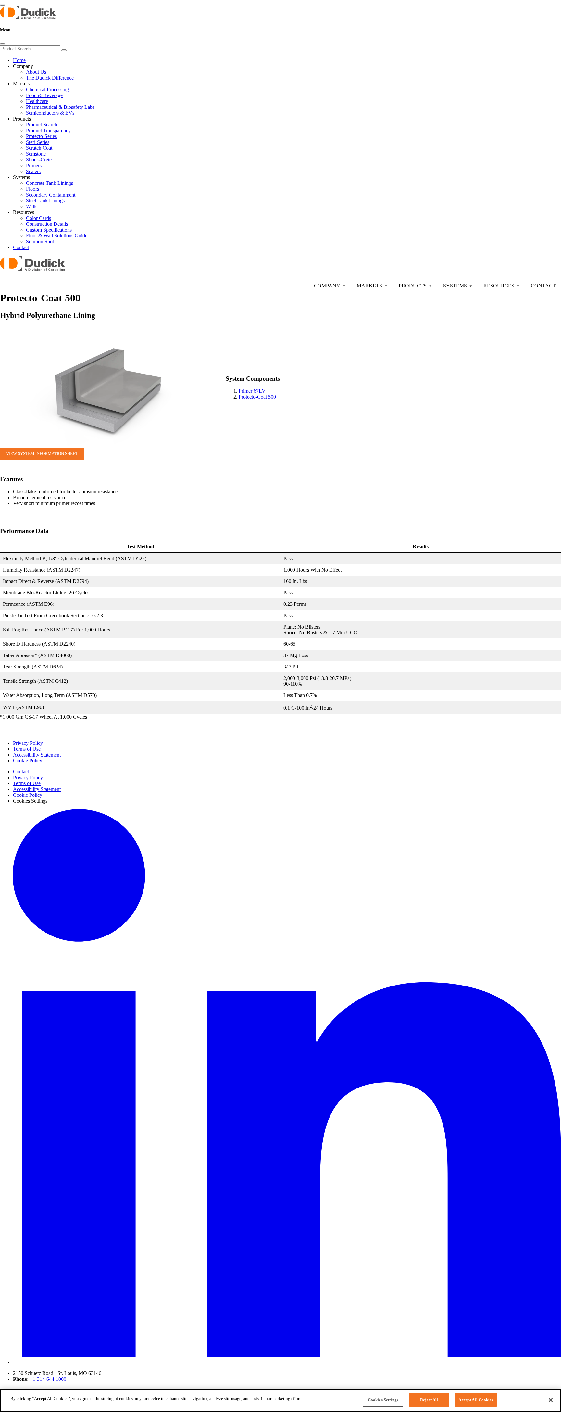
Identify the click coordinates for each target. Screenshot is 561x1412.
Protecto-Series (41, 136)
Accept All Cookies (475, 1399)
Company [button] (23, 66)
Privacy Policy (28, 743)
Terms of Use (27, 749)
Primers (34, 165)
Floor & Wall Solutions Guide (56, 235)
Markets (369, 285)
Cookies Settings (383, 1399)
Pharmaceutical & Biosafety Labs (60, 107)
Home (19, 60)
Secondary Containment (50, 194)
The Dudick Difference (50, 78)
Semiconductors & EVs (50, 113)
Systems (455, 285)
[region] (280, 1400)
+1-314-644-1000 (48, 1379)
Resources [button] (23, 212)
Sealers (33, 171)
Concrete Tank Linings (49, 183)
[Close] (2, 44)
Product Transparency (48, 130)
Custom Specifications (49, 230)
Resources (498, 285)
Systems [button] (21, 177)
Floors (32, 189)
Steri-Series (37, 142)
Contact (21, 247)
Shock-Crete (39, 159)
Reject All (429, 1399)
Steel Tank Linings (45, 200)
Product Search (41, 124)
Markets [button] (21, 83)
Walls (31, 206)
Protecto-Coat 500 (257, 397)
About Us (36, 72)
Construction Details (47, 224)
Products (413, 285)
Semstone (36, 154)
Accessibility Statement (37, 754)
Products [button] (22, 118)
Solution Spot (40, 241)
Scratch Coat (39, 148)
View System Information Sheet (42, 453)
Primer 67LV (252, 391)
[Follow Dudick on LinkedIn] (287, 1362)
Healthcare (37, 101)
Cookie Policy (27, 760)
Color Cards (38, 218)
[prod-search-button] (64, 50)
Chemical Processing (47, 89)
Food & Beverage (44, 95)
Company (327, 285)
